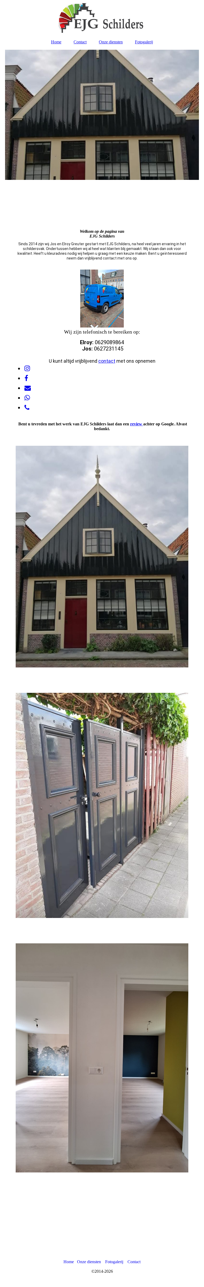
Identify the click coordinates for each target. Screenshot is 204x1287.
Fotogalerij (144, 42)
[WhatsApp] (27, 397)
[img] (102, 17)
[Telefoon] (26, 407)
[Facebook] (26, 378)
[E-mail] (27, 388)
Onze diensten (111, 42)
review (136, 424)
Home (56, 42)
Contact (80, 42)
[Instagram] (27, 368)
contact (106, 361)
